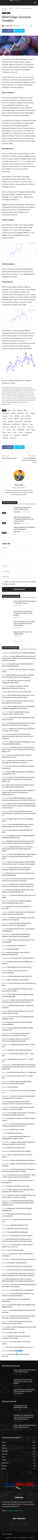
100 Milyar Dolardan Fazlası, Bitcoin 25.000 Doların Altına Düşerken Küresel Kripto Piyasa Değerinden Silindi (18, 1203)
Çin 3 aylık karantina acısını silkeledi (19, 1151)
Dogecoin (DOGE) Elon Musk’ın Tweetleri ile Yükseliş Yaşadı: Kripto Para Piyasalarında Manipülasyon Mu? (18, 792)
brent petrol (6, 413)
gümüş (4, 421)
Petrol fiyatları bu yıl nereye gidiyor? (22, 1290)
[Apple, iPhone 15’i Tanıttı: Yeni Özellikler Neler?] (7, 634)
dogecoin (5, 416)
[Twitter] (21, 1524)
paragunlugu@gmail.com (15, 1510)
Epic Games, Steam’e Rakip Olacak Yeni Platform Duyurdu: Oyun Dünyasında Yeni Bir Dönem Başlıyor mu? (18, 749)
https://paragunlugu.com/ (19, 487)
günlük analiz (18, 421)
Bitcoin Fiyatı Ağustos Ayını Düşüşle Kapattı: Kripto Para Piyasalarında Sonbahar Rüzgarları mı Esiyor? (19, 856)
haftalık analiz (6, 424)
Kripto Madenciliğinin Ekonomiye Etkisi (19, 976)
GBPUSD (16, 418)
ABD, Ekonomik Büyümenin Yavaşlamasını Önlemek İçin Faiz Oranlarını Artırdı (24, 519)
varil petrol (17, 435)
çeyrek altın (20, 413)
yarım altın (13, 438)
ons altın (8, 429)
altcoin (9, 410)
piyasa (33, 429)
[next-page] (6, 537)
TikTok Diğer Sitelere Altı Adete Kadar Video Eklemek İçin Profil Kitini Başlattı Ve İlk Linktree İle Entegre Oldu (19, 1067)
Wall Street (25, 435)
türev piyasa (28, 432)
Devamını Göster (18, 641)
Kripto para (6, 427)
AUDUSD (19, 410)
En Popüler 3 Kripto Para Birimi (17, 1263)
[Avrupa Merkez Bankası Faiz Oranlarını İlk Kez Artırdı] (7, 510)
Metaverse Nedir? (14, 949)
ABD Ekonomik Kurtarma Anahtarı (17, 1228)
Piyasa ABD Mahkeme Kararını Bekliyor (23, 1160)
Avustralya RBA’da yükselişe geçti (18, 1232)
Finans (10, 418)
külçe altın (13, 427)
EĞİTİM (17, 8)
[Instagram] (17, 1524)
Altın (14, 410)
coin (27, 413)
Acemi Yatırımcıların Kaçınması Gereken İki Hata (29, 460)
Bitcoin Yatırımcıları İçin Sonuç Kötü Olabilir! (21, 1270)
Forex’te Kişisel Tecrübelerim (16, 945)
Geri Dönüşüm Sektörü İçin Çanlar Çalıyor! (19, 1266)
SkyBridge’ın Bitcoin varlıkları (19, 1225)
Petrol (27, 429)
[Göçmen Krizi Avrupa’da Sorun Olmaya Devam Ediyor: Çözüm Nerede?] (7, 614)
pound (4, 432)
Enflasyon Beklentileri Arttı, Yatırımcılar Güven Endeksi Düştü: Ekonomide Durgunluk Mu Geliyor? (17, 849)
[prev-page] (3, 537)
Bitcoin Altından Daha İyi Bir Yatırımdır (23, 1259)
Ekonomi (11, 8)
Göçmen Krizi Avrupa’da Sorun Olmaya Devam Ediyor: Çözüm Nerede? (23, 613)
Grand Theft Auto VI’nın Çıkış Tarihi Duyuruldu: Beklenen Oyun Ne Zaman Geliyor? (24, 623)
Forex (8, 13)
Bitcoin (25, 410)
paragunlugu (20, 429)
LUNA (23, 427)
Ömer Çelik (9, 25)
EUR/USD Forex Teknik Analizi (16, 1148)
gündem (10, 421)
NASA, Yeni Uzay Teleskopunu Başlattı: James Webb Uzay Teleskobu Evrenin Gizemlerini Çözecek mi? (19, 813)
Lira (19, 427)
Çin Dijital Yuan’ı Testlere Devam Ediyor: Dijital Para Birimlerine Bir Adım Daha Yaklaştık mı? (24, 1417)
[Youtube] (26, 1524)
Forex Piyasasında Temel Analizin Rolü (22, 958)
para (14, 429)
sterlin (14, 432)
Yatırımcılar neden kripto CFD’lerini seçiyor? (20, 1347)
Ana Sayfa (4, 8)
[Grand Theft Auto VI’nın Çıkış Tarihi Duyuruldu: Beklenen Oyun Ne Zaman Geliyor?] (7, 624)
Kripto (31, 424)
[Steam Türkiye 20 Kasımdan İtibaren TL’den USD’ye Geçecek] (7, 604)
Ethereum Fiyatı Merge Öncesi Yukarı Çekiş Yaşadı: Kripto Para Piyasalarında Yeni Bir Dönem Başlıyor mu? (18, 779)
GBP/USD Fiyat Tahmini (17, 1129)
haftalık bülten (16, 424)
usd (11, 435)
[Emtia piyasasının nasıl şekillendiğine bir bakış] (7, 1408)
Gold (21, 418)
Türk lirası (5, 435)
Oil (3, 429)
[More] (27, 31)
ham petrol (25, 424)
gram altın (27, 418)
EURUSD (28, 416)
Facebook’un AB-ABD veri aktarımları (18, 1186)
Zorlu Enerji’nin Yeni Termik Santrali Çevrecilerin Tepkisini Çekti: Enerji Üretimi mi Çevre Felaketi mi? (17, 736)
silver (9, 432)
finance (5, 418)
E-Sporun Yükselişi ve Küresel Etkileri (18, 980)
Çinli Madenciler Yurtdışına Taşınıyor (21, 1235)
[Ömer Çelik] (3, 26)
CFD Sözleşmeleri (13, 1087)
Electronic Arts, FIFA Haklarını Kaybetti (23, 653)
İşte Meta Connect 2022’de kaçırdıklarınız (20, 1050)
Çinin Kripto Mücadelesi (16, 1250)
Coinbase (32, 413)
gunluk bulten (27, 421)
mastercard (30, 427)
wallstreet (5, 438)
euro (22, 416)
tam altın (20, 432)
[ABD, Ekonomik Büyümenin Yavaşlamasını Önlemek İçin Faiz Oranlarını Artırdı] (7, 520)
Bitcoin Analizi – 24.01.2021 (17, 1332)
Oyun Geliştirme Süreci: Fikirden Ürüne (19, 967)
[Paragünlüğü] (19, 1485)
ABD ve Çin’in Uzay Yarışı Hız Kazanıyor (20, 692)
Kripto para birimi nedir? (9, 458)
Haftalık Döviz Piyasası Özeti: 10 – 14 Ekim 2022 (21, 1072)
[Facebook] (12, 1524)
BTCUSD (13, 413)
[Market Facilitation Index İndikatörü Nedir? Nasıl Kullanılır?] (7, 530)
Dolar (11, 416)
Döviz (4, 513)
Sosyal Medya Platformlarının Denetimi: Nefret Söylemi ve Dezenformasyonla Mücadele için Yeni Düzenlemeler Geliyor (19, 658)
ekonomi (17, 416)
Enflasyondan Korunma (15, 1133)
